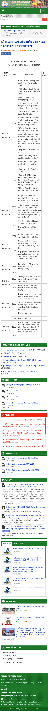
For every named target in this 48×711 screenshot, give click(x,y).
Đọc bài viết (6, 54)
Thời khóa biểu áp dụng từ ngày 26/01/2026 (22, 470)
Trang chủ (7, 31)
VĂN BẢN (8, 480)
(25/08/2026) (41, 420)
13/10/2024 (22, 50)
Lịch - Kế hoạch (19, 31)
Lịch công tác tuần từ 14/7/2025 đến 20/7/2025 (19, 371)
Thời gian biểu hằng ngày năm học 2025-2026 (19, 350)
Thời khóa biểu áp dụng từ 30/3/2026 (20, 464)
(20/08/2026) (17, 590)
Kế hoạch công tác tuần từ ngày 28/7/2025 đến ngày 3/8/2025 (25, 404)
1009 (12, 639)
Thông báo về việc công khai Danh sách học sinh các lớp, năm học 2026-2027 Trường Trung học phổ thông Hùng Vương (23, 433)
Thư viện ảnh (10, 601)
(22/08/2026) (16, 435)
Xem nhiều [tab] (18, 544)
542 (37, 50)
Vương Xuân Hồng (9, 50)
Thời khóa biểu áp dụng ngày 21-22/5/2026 (22, 458)
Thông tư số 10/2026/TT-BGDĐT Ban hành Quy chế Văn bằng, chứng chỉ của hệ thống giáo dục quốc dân (26, 517)
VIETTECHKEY (34, 709)
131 (25, 611)
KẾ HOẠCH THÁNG (9, 357)
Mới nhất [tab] (7, 544)
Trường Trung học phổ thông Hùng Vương (22, 27)
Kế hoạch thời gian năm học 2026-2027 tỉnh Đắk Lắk (24, 446)
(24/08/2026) (25, 426)
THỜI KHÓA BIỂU (11, 453)
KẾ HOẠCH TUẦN (9, 353)
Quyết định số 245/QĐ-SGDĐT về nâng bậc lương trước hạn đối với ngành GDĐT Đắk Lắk (24, 485)
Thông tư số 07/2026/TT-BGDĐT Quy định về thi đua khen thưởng (25, 508)
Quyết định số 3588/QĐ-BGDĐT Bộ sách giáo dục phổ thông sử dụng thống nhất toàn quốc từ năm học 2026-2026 (23, 528)
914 (25, 622)
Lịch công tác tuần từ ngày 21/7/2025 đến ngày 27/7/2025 (23, 366)
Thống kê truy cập (13, 648)
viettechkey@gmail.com (18, 699)
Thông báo (9, 415)
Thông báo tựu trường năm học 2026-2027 (20, 420)
